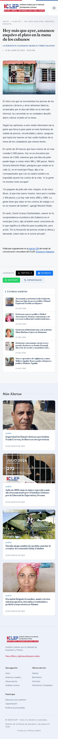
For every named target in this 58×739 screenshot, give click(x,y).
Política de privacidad (15, 708)
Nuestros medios (13, 677)
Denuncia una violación (15, 700)
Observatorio (11, 681)
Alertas (16, 21)
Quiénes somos (12, 685)
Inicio (6, 21)
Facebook (46, 273)
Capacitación (11, 703)
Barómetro (37, 677)
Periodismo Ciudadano (42, 685)
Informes (36, 681)
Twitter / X (26, 273)
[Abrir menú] (54, 8)
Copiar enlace (34, 280)
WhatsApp (13, 280)
